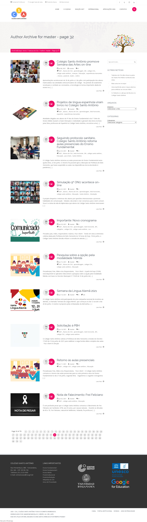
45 (13, 438)
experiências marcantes (94, 73)
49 (28, 438)
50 (32, 438)
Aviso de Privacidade (49, 482)
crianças (75, 73)
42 (92, 435)
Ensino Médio (47, 472)
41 (88, 435)
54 (47, 438)
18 (93, 432)
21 (13, 435)
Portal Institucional (49, 475)
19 (97, 432)
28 (39, 435)
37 (73, 435)
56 (54, 438)
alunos (65, 112)
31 (51, 435)
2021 (60, 71)
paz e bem (67, 156)
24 (24, 435)
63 (81, 438)
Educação (82, 73)
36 (69, 435)
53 (43, 438)
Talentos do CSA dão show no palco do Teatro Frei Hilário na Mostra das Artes (123, 77)
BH (85, 71)
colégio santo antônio (64, 73)
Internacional (93, 9)
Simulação (93, 194)
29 (43, 435)
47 (21, 438)
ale (84, 295)
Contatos (123, 9)
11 (67, 432)
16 (86, 432)
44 (100, 435)
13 (74, 432)
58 (62, 438)
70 (17, 441)
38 (77, 435)
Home (57, 9)
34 (62, 435)
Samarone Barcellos (30, 514)
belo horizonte (95, 112)
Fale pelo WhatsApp (6, 521)
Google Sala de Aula (36, 2)
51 (36, 438)
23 (21, 435)
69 (13, 441)
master (71, 68)
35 (66, 435)
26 (32, 435)
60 (69, 438)
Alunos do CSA (68, 71)
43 (96, 435)
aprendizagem (78, 71)
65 (88, 438)
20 (101, 432)
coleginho (60, 229)
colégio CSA (91, 71)
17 (90, 432)
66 (92, 438)
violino (77, 76)
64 (85, 438)
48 (24, 438)
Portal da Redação (49, 477)
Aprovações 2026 (109, 9)
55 (51, 438)
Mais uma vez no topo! (118, 83)
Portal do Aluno (52, 2)
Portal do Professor (18, 2)
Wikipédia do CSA (48, 480)
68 (100, 438)
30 (47, 435)
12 (71, 432)
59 (66, 438)
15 (82, 432)
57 (58, 438)
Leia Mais (99, 91)
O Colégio (67, 9)
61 (73, 438)
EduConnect (65, 2)
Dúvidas (116, 511)
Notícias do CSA (34, 51)
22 (17, 435)
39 (81, 435)
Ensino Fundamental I (50, 468)
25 (28, 435)
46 (17, 438)
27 (36, 435)
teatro (72, 76)
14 (78, 432)
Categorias (111, 120)
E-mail (94, 511)
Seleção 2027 (79, 9)
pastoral (66, 76)
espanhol (60, 114)
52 (39, 438)
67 (96, 438)
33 (58, 435)
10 (63, 432)
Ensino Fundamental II (50, 470)
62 (77, 438)
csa (89, 229)
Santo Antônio (77, 156)
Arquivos (110, 107)
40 (85, 435)
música (60, 76)
